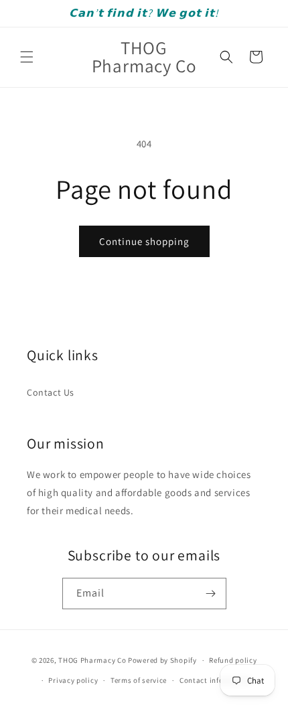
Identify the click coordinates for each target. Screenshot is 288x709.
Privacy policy (73, 680)
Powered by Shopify (162, 660)
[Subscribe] (211, 593)
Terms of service (139, 680)
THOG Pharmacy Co (92, 660)
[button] (27, 57)
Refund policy (233, 660)
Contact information (215, 680)
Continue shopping (144, 241)
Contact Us (50, 392)
